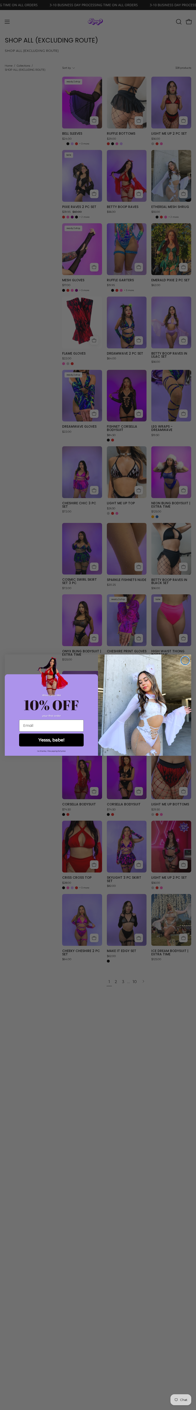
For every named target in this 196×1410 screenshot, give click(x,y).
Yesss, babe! (51, 740)
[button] (51, 751)
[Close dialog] (185, 660)
